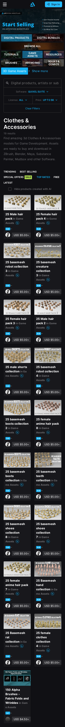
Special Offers (17, 177)
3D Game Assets (14, 71)
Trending (10, 171)
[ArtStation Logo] (32, 4)
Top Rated (43, 177)
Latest (8, 182)
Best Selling (28, 171)
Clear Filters (32, 108)
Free (57, 177)
